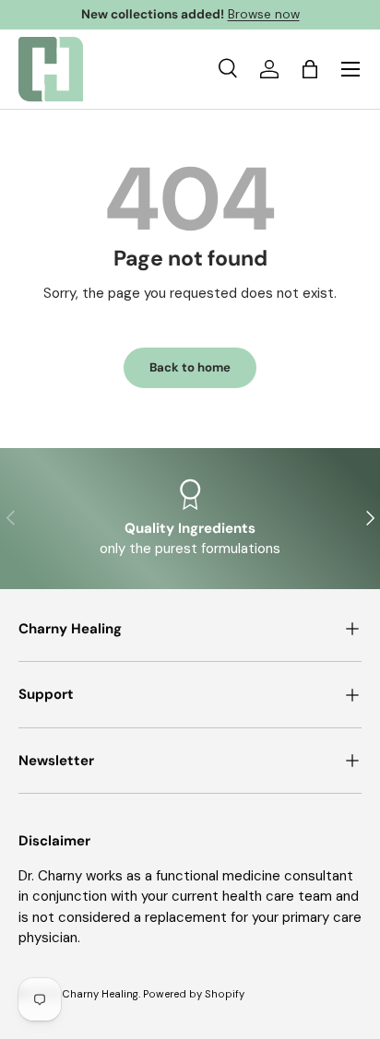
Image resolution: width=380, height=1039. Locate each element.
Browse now (264, 14)
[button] (310, 69)
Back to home (190, 367)
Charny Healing (100, 993)
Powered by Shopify (193, 993)
